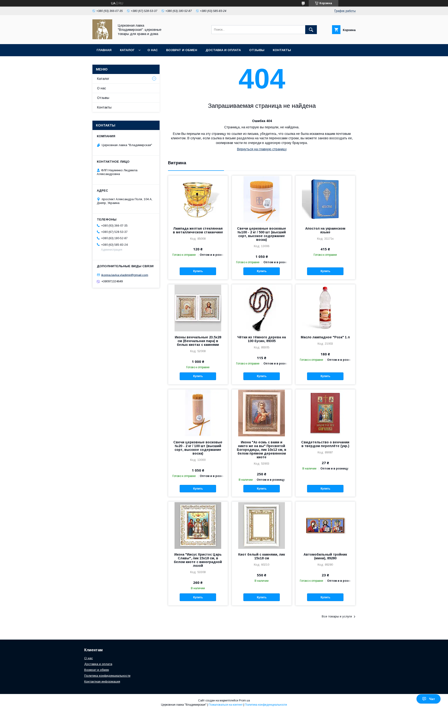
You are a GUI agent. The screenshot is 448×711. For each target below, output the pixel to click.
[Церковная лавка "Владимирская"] (102, 38)
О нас (152, 50)
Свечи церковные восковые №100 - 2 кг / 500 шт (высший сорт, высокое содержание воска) (261, 234)
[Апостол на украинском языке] (325, 199)
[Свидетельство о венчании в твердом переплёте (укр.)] (325, 412)
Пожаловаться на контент (226, 704)
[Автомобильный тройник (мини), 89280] (325, 525)
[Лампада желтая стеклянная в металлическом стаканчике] (198, 199)
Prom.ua (244, 700)
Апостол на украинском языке (325, 230)
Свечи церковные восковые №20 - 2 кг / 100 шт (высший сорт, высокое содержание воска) (197, 447)
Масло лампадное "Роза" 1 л (325, 337)
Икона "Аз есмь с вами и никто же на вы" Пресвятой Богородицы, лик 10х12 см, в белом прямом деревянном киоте (261, 449)
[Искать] (311, 29)
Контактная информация (102, 681)
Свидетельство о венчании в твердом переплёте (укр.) (325, 444)
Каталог (127, 50)
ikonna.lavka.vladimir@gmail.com (124, 275)
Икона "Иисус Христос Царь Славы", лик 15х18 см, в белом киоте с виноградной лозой (198, 560)
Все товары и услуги (337, 616)
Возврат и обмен (181, 50)
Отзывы (256, 50)
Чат (432, 699)
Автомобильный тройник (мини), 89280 (325, 556)
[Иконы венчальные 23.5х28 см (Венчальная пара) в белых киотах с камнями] (198, 307)
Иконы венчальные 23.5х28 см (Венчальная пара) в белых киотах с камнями (198, 341)
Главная (104, 50)
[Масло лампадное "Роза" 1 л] (325, 307)
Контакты (282, 50)
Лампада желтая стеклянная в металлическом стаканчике (198, 230)
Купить (198, 271)
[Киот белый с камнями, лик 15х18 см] (261, 525)
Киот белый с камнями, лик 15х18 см (261, 556)
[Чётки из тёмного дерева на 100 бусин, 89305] (261, 307)
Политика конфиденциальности (107, 675)
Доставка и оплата (223, 50)
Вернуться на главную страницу (262, 149)
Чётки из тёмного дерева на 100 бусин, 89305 (261, 339)
